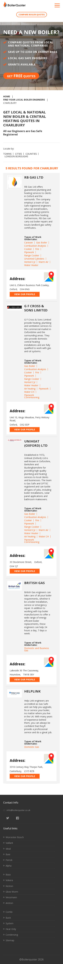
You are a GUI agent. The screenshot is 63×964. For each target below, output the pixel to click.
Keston (9, 886)
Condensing (12, 934)
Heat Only (11, 929)
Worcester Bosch (15, 837)
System (9, 923)
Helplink (32, 691)
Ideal (8, 848)
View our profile (24, 294)
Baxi (8, 854)
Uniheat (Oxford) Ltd (35, 443)
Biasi (8, 874)
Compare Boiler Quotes (32, 14)
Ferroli (9, 860)
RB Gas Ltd (33, 177)
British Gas (34, 583)
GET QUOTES (21, 75)
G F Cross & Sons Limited (35, 308)
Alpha (8, 865)
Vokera (9, 880)
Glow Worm (12, 891)
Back (8, 917)
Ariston (9, 903)
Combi (9, 911)
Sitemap (10, 940)
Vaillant (9, 842)
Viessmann (11, 897)
